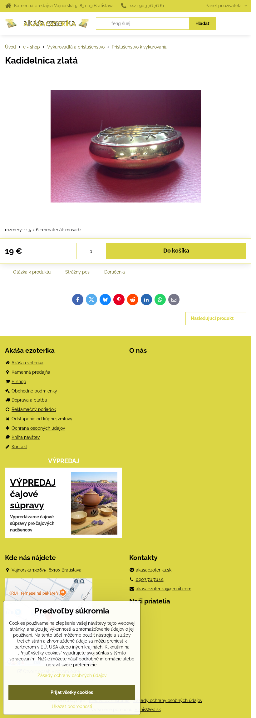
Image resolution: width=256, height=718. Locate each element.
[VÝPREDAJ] (94, 504)
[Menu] (243, 23)
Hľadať (202, 23)
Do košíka (176, 251)
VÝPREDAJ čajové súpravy (33, 493)
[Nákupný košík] (228, 23)
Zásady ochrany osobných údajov (167, 700)
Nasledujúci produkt (212, 318)
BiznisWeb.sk (148, 709)
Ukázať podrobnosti (72, 706)
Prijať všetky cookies (72, 692)
